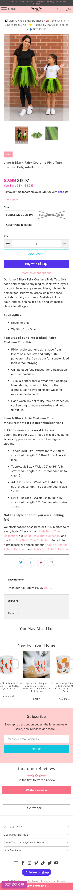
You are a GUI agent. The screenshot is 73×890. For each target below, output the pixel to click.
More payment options (36, 273)
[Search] (59, 9)
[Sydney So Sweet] (36, 9)
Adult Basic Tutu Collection (42, 536)
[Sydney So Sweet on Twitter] (50, 863)
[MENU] (2, 9)
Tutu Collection (57, 549)
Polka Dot (40, 549)
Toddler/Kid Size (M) (19, 214)
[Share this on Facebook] (31, 562)
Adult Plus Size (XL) (19, 224)
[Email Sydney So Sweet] (16, 863)
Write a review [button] (36, 790)
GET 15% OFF (14, 884)
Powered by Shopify (53, 881)
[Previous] (7, 77)
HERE (47, 588)
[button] (36, 886)
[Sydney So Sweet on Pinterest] (36, 863)
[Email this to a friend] (51, 562)
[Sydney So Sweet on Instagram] (29, 863)
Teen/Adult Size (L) (51, 214)
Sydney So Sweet (28, 881)
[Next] (66, 77)
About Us (13, 613)
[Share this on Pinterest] (41, 562)
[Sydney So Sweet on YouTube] (56, 863)
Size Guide (39, 29)
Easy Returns (16, 579)
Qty (6, 235)
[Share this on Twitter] (21, 562)
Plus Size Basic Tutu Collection (29, 540)
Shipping (13, 600)
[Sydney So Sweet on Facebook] (23, 863)
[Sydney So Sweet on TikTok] (43, 863)
